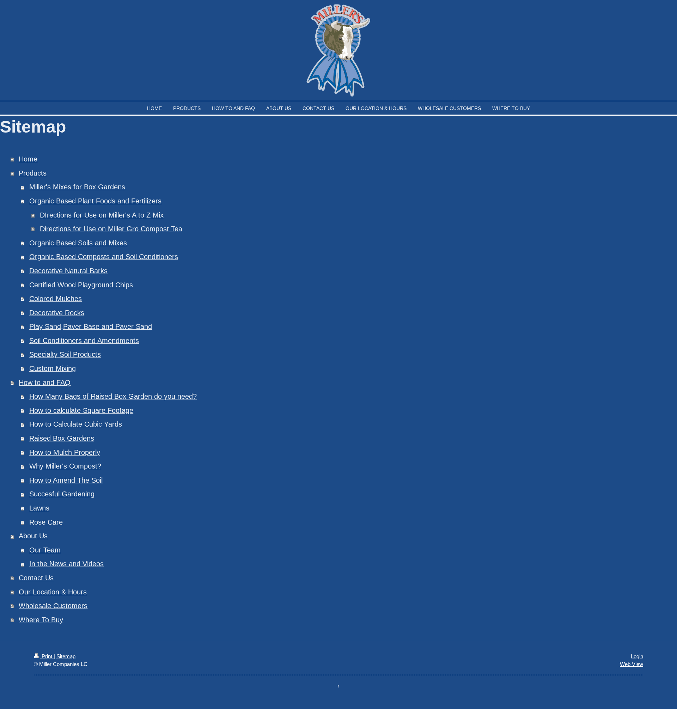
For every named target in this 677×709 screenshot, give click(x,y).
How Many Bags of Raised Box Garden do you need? (113, 396)
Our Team (45, 550)
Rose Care (46, 522)
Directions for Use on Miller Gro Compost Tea (111, 229)
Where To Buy (41, 620)
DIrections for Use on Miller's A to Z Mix (102, 215)
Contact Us (36, 578)
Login (637, 656)
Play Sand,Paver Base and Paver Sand (90, 326)
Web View (631, 664)
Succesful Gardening (61, 494)
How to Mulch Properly (64, 452)
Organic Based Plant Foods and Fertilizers (95, 201)
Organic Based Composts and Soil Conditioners (103, 257)
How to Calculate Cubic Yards (75, 424)
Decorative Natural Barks (68, 271)
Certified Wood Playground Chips (81, 285)
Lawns (39, 508)
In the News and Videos (66, 564)
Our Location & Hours (53, 592)
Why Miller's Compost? (65, 466)
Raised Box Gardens (61, 438)
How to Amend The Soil (66, 480)
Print (47, 656)
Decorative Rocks (56, 313)
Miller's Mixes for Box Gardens (77, 187)
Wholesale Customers (53, 606)
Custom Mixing (52, 368)
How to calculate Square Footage (81, 410)
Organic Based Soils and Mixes (78, 243)
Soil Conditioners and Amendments (84, 340)
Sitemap (65, 656)
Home (28, 159)
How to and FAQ (45, 382)
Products (33, 173)
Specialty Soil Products (65, 354)
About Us (33, 536)
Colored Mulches (55, 298)
